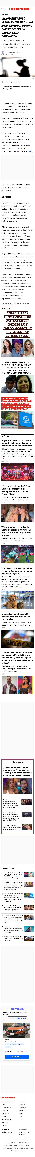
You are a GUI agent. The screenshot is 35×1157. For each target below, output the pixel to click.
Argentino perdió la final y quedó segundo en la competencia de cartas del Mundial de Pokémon (17, 443)
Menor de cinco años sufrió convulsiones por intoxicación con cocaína (15, 617)
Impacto (12, 303)
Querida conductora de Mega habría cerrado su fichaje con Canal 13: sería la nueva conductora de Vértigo (13, 875)
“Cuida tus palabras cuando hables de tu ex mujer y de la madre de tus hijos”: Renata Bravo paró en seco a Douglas (11, 803)
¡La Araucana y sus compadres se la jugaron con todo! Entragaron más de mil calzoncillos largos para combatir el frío (11, 816)
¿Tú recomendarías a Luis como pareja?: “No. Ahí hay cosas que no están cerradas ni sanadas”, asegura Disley (17, 771)
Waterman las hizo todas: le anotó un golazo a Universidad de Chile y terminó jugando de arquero (16, 531)
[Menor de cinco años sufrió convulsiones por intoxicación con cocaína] (17, 639)
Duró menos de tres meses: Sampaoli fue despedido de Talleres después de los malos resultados (13, 929)
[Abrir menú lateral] (3, 9)
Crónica (5, 15)
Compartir (6, 82)
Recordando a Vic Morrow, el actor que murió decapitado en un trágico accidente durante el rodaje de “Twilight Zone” (13, 919)
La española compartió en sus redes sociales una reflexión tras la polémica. (15, 498)
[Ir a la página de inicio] (19, 9)
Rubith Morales (14, 52)
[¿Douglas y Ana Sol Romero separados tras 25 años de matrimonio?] (27, 827)
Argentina (19, 303)
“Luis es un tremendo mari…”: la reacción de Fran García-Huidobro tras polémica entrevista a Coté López (13, 908)
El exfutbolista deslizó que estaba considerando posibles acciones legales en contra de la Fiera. (16, 668)
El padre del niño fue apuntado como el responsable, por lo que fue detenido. (16, 623)
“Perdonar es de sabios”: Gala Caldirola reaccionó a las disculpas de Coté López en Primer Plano (15, 490)
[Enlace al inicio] (17, 763)
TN (31, 151)
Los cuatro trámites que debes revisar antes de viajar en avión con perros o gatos (16, 571)
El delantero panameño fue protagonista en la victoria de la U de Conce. (16, 539)
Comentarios (17, 82)
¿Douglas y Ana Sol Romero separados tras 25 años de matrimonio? (12, 827)
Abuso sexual (27, 303)
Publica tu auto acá (17, 1018)
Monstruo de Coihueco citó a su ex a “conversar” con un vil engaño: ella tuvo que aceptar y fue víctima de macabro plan (16, 367)
